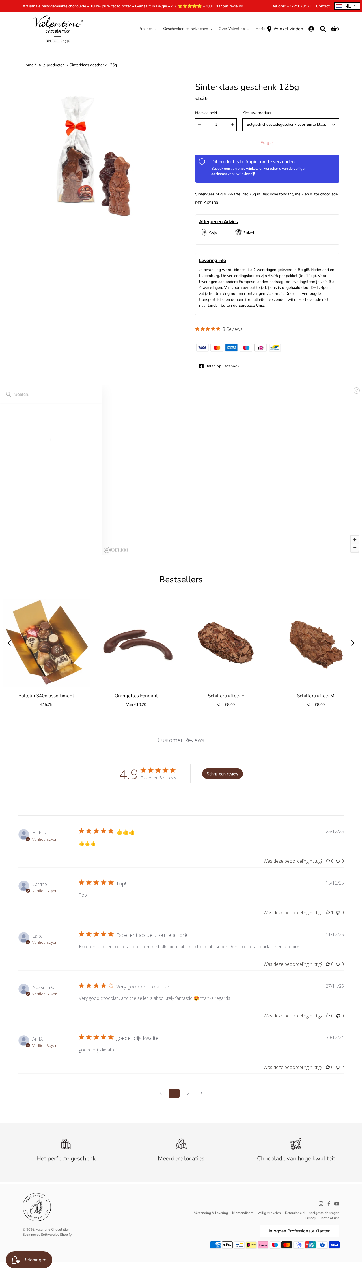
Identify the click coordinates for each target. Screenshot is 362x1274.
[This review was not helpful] (338, 1067)
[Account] (311, 28)
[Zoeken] (322, 28)
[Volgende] (350, 643)
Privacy (310, 1218)
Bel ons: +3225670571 (292, 6)
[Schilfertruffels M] (315, 643)
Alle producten (51, 65)
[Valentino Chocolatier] (58, 29)
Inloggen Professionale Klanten (300, 1231)
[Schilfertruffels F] (226, 643)
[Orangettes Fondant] (136, 643)
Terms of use (329, 1218)
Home (28, 65)
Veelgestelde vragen (324, 1213)
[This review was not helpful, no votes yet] (338, 861)
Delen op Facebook (222, 366)
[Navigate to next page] (201, 1093)
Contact (323, 6)
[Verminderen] (199, 124)
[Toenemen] (232, 124)
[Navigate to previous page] (160, 1093)
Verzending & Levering (211, 1213)
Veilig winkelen (269, 1213)
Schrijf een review (222, 773)
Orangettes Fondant (136, 695)
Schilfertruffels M (316, 695)
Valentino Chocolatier (52, 1229)
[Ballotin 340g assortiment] (46, 643)
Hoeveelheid (206, 113)
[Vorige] (11, 643)
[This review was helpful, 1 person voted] (328, 912)
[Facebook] (328, 1203)
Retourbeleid (295, 1213)
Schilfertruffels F (226, 695)
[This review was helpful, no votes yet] (328, 861)
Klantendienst (242, 1213)
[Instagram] (321, 1203)
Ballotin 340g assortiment (46, 695)
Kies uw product (256, 113)
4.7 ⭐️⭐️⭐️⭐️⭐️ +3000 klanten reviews (207, 6)
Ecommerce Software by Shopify (47, 1234)
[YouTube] (336, 1203)
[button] (347, 6)
